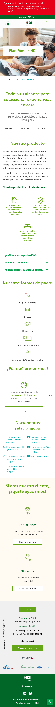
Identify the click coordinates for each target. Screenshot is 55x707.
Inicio (6, 80)
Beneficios (24, 128)
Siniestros (28, 609)
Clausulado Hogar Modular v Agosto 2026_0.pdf (38, 440)
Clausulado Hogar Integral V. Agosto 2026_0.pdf (13, 440)
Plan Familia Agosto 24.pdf (39, 457)
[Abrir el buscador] (48, 23)
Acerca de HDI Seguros (27, 17)
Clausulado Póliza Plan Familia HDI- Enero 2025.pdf (15, 459)
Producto (8, 128)
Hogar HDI (15, 80)
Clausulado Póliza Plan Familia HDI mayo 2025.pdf (15, 469)
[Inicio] (27, 23)
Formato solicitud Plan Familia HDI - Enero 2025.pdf (40, 449)
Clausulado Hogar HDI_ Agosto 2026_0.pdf (15, 448)
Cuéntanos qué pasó (27, 648)
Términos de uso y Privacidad (27, 703)
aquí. (10, 11)
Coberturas (41, 128)
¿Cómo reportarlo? (27, 588)
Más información (27, 541)
